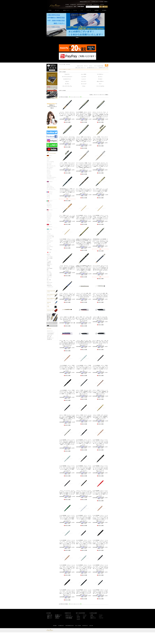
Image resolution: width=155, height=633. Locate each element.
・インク (100, 616)
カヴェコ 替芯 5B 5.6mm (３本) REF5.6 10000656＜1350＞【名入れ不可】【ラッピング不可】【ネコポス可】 (100, 318)
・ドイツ (77, 615)
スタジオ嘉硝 (49, 275)
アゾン (48, 281)
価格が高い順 (102, 94)
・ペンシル (100, 615)
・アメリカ (84, 615)
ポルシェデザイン (50, 167)
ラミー (48, 160)
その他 (50, 229)
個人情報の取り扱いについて (92, 67)
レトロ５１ (49, 218)
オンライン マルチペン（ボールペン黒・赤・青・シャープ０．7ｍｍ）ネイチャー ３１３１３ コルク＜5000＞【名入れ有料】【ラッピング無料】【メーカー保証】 (67, 114)
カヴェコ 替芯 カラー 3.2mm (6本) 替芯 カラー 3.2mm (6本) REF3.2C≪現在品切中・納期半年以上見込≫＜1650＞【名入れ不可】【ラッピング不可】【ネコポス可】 (67, 343)
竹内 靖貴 (49, 279)
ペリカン (48, 158)
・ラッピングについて (69, 616)
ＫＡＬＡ (48, 239)
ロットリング (49, 163)
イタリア (50, 200)
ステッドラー (49, 164)
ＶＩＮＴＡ (49, 242)
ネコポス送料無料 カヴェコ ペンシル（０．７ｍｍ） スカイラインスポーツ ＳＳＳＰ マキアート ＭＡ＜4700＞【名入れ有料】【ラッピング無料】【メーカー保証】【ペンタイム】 (101, 518)
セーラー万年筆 (49, 257)
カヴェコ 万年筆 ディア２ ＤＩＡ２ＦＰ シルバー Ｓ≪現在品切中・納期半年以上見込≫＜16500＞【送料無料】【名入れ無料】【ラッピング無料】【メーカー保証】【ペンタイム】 (67, 417)
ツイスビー (49, 233)
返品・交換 (49, 336)
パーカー (48, 183)
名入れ (75, 6)
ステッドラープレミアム (67, 86)
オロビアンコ (49, 205)
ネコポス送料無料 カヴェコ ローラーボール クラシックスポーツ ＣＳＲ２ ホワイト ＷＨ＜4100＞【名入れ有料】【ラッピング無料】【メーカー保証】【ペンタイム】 (84, 518)
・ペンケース (100, 617)
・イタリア (78, 619)
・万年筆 (91, 615)
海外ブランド (66, 69)
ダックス (48, 184)
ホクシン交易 (49, 274)
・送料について (49, 616)
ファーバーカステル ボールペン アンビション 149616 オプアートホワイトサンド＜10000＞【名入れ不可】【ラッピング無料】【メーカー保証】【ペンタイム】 (100, 165)
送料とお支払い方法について (81, 67)
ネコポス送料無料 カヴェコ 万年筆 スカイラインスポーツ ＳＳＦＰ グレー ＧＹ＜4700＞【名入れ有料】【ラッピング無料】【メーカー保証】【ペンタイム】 (100, 368)
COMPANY (73, 4)
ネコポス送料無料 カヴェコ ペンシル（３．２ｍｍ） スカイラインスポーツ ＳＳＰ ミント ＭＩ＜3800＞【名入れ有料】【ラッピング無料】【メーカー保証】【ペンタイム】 (84, 567)
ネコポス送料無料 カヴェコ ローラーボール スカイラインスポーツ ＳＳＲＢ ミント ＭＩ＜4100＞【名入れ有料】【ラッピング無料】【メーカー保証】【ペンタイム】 (67, 468)
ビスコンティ (49, 204)
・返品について (49, 617)
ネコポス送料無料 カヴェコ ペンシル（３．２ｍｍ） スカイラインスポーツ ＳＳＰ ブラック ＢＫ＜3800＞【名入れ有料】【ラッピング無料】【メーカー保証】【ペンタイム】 (67, 592)
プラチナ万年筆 (49, 258)
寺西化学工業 (49, 285)
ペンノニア (49, 245)
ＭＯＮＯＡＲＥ (49, 282)
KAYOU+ (48, 254)
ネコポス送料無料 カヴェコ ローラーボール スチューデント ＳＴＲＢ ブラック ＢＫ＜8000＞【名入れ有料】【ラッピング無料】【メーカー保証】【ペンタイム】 (83, 442)
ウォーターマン (49, 193)
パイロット (49, 255)
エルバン (48, 196)
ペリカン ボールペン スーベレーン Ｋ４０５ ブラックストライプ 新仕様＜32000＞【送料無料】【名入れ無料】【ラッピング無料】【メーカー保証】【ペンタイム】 (67, 268)
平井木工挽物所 (49, 268)
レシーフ (48, 198)
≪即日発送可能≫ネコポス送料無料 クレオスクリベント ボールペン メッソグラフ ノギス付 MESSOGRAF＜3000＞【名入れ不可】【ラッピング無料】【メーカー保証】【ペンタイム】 (100, 241)
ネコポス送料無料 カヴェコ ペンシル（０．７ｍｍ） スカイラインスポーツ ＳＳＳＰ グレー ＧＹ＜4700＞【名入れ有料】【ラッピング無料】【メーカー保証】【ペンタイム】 (84, 542)
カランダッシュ (49, 226)
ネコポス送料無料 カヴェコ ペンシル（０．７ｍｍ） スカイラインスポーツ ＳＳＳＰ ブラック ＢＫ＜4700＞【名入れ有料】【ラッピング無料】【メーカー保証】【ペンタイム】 (101, 542)
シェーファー (49, 213)
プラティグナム (49, 186)
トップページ (61, 69)
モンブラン (49, 157)
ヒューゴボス (49, 175)
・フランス (78, 617)
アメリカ (50, 209)
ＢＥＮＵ (48, 248)
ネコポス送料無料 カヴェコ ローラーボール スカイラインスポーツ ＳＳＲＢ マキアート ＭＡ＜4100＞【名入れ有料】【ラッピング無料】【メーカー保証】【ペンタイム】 (100, 442)
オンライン (49, 171)
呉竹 (47, 259)
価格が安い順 (96, 94)
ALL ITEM (89, 4)
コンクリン (49, 217)
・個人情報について (58, 615)
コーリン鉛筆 (49, 249)
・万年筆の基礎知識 (68, 617)
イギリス (50, 181)
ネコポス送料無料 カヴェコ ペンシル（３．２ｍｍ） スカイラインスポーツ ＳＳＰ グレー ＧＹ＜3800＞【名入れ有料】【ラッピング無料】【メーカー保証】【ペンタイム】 (101, 567)
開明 (47, 269)
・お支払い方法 (49, 615)
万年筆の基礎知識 (80, 6)
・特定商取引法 (57, 616)
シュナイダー (83, 76)
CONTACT (96, 4)
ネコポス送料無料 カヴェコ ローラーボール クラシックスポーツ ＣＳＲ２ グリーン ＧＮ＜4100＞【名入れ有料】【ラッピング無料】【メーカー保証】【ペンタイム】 (68, 518)
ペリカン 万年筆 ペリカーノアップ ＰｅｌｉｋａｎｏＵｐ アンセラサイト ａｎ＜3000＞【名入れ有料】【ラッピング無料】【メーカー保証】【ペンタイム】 (67, 165)
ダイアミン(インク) (50, 187)
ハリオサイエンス (50, 286)
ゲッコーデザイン (50, 246)
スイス (50, 224)
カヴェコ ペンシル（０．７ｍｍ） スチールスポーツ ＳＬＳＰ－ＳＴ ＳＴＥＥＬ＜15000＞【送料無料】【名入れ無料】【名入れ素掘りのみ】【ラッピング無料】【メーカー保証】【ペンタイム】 (100, 114)
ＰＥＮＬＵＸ (49, 238)
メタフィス (49, 284)
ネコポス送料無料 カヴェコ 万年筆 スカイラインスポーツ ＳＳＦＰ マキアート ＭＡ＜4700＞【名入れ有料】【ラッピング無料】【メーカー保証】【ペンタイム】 (67, 368)
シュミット (49, 174)
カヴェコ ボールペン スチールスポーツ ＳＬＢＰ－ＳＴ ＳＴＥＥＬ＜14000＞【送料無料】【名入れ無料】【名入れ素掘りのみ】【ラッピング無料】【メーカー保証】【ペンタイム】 (67, 139)
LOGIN (102, 4)
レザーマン (49, 221)
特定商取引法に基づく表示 (103, 67)
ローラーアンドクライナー (51, 177)
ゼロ (47, 278)
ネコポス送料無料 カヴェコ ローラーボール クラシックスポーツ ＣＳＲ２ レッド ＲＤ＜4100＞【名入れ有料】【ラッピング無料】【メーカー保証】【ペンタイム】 (101, 493)
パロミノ (48, 220)
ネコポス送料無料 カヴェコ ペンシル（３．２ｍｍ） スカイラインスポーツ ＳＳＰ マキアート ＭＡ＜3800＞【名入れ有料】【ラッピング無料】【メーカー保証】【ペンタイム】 (67, 567)
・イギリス (78, 616)
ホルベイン (49, 271)
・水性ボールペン (93, 617)
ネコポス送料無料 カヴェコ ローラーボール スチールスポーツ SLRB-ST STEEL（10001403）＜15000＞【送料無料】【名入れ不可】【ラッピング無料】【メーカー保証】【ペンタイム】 (84, 114)
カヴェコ (48, 170)
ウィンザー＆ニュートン (51, 189)
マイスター (49, 173)
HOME (67, 4)
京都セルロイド (49, 264)
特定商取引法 (49, 339)
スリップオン (49, 272)
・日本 (83, 617)
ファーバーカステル (50, 161)
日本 (50, 252)
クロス (48, 211)
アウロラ (48, 202)
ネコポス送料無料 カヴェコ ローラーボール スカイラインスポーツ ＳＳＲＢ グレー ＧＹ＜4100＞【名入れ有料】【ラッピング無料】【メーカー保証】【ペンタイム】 (83, 468)
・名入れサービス (68, 615)
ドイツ (50, 155)
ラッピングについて (69, 6)
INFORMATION (81, 4)
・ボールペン (92, 616)
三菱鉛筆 (48, 265)
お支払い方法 (49, 335)
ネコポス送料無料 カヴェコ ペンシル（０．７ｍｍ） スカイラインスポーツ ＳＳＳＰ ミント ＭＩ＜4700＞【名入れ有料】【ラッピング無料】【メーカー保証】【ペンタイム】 (67, 542)
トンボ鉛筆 (49, 261)
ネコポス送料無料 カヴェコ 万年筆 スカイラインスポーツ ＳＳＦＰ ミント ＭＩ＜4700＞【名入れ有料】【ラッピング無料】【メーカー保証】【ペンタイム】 (84, 368)
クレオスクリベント (50, 178)
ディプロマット (49, 168)
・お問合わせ (56, 617)
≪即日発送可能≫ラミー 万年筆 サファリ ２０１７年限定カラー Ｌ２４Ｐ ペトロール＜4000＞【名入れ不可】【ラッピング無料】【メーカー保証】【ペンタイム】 (67, 191)
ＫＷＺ (48, 243)
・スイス (84, 616)
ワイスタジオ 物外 (50, 236)
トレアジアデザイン (50, 235)
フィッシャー (49, 214)
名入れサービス (50, 330)
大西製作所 (49, 262)
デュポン (48, 195)
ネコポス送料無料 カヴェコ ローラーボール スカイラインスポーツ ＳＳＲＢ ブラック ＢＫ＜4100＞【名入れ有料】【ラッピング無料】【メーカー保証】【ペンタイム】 (100, 468)
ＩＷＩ (48, 232)
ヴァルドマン (67, 74)
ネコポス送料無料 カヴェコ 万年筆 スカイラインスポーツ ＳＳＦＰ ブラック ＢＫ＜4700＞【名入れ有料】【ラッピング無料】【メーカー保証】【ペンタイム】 (67, 392)
